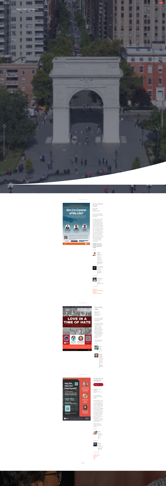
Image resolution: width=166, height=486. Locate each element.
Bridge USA (95, 289)
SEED (94, 458)
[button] (143, 3)
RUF (94, 457)
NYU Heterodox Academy (97, 293)
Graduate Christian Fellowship (98, 290)
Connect (154, 2)
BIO (97, 264)
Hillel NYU (95, 291)
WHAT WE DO (148, 2)
